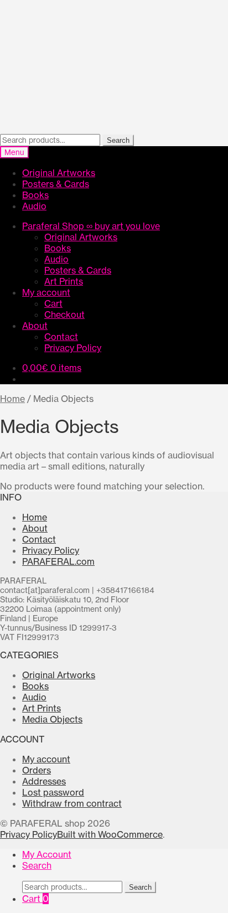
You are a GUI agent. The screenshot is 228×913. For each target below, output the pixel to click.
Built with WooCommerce (110, 834)
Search (118, 140)
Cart (53, 303)
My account (46, 292)
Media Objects (52, 719)
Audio (34, 206)
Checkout (64, 314)
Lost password (53, 792)
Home (12, 398)
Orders (36, 770)
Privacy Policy (72, 347)
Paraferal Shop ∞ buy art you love (91, 225)
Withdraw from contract (72, 803)
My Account (46, 854)
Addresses (44, 781)
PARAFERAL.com (58, 561)
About (35, 325)
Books (35, 194)
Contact (61, 336)
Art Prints (63, 281)
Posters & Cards (55, 183)
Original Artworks (58, 172)
